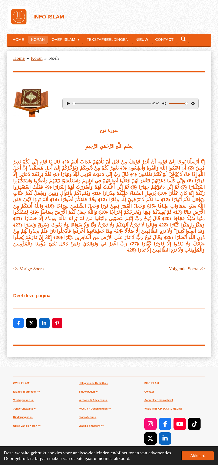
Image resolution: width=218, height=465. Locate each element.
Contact (149, 391)
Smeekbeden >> (88, 391)
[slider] (112, 104)
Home (19, 58)
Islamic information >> (26, 391)
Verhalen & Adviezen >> (93, 400)
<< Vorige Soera (28, 268)
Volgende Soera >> (187, 268)
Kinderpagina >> (23, 417)
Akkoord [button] (197, 455)
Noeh (54, 58)
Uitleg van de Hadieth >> (93, 383)
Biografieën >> (87, 417)
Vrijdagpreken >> (23, 400)
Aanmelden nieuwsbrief (158, 400)
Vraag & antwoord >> (91, 425)
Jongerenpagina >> (24, 408)
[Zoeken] (183, 39)
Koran (37, 58)
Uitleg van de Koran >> (27, 425)
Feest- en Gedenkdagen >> (95, 408)
